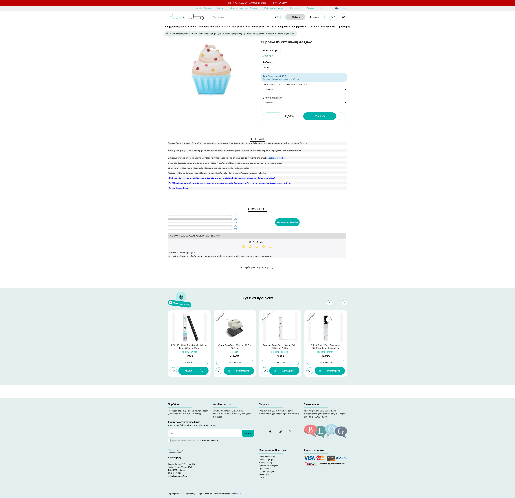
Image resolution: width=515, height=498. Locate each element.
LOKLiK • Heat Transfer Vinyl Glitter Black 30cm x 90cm (189, 346)
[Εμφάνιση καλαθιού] (343, 17)
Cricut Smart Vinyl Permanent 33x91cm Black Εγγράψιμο (326, 346)
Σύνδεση (296, 17)
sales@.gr (275, 157)
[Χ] (290, 431)
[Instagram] (280, 431)
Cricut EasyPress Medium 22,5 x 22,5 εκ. (234, 346)
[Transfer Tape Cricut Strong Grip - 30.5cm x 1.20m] (280, 327)
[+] (279, 114)
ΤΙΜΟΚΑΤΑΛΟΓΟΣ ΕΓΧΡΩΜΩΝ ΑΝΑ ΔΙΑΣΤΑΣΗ (283, 84)
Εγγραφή (314, 17)
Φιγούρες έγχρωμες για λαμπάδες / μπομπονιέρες (222, 33)
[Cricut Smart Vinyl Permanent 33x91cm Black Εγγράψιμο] (325, 327)
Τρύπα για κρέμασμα (271, 98)
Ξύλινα (193, 33)
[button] (319, 116)
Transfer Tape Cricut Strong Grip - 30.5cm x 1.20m (280, 346)
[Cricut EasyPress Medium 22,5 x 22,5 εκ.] (235, 327)
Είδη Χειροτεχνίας (180, 33)
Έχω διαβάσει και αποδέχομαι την (195, 440)
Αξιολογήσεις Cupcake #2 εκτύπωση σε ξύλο (195, 236)
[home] (167, 33)
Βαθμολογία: (256, 242)
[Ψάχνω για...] (276, 17)
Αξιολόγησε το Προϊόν (287, 222)
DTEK (238, 493)
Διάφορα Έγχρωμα (255, 33)
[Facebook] (270, 431)
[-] (279, 118)
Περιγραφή (257, 139)
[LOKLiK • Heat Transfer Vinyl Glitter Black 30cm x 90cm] (189, 327)
